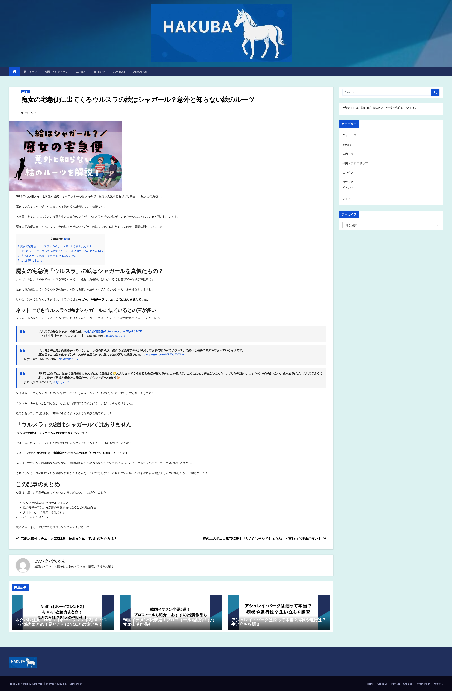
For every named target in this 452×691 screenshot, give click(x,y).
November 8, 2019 (71, 359)
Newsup (59, 683)
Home (370, 683)
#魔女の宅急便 (93, 331)
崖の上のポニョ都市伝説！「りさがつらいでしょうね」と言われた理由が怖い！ (262, 538)
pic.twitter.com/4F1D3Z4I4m (164, 354)
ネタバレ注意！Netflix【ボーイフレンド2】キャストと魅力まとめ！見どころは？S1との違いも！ (61, 622)
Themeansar (74, 683)
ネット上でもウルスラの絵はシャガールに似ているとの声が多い (62, 251)
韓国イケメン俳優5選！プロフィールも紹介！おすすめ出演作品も (169, 622)
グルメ (346, 198)
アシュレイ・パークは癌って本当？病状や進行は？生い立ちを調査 (278, 622)
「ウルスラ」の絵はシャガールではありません (47, 255)
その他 (346, 144)
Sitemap (99, 71)
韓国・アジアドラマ (56, 71)
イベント (348, 187)
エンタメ (81, 71)
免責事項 (438, 683)
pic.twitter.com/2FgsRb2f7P (122, 331)
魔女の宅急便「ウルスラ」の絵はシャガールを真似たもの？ (55, 246)
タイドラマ (349, 135)
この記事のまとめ (30, 260)
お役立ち (348, 182)
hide (66, 238)
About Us (140, 71)
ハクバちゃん (53, 561)
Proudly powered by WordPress (26, 683)
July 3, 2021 (61, 382)
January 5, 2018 (114, 335)
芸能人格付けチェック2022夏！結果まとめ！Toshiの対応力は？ (69, 538)
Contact (119, 71)
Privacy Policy (423, 683)
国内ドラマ (30, 71)
